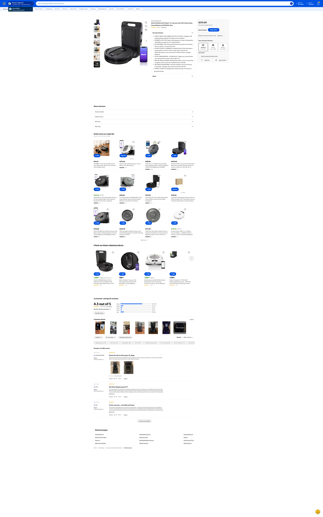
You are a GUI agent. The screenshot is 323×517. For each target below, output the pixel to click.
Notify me (220, 35)
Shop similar (213, 30)
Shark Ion (97, 440)
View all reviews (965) (144, 421)
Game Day (93, 9)
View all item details (159, 71)
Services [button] (17, 9)
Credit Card (130, 9)
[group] (158, 27)
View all (192, 319)
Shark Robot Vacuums (144, 434)
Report (125, 378)
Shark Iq (186, 437)
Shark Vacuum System (100, 437)
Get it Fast (57, 9)
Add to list (207, 60)
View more (143, 240)
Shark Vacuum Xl (143, 437)
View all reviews (99, 313)
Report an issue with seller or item (209, 56)
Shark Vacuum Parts (189, 440)
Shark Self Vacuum (188, 434)
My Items (111, 9)
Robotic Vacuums (143, 443)
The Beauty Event (83, 9)
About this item (99, 106)
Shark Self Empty (99, 434)
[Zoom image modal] (146, 29)
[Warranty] (193, 121)
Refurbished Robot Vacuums (146, 440)
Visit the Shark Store (156, 20)
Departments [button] (6, 9)
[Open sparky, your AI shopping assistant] (317, 511)
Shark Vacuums (187, 443)
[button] (300, 3)
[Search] (291, 3)
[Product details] (193, 111)
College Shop (48, 9)
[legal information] (212, 25)
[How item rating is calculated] (110, 309)
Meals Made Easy (102, 9)
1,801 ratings (163, 27)
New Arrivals (73, 9)
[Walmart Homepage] (4, 3)
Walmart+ (138, 9)
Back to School (39, 9)
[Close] (31, 9)
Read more (111, 393)
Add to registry (222, 60)
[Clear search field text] (288, 3)
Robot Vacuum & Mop (100, 443)
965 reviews (109, 306)
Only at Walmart (121, 9)
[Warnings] (193, 126)
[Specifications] (193, 116)
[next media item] (146, 40)
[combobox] (165, 3)
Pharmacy (65, 9)
